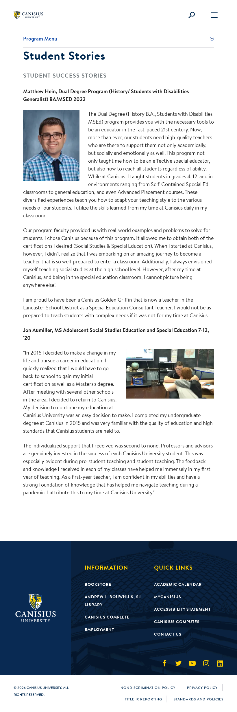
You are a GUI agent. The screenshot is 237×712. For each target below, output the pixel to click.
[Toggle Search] (191, 15)
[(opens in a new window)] (164, 663)
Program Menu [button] (40, 38)
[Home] (31, 15)
